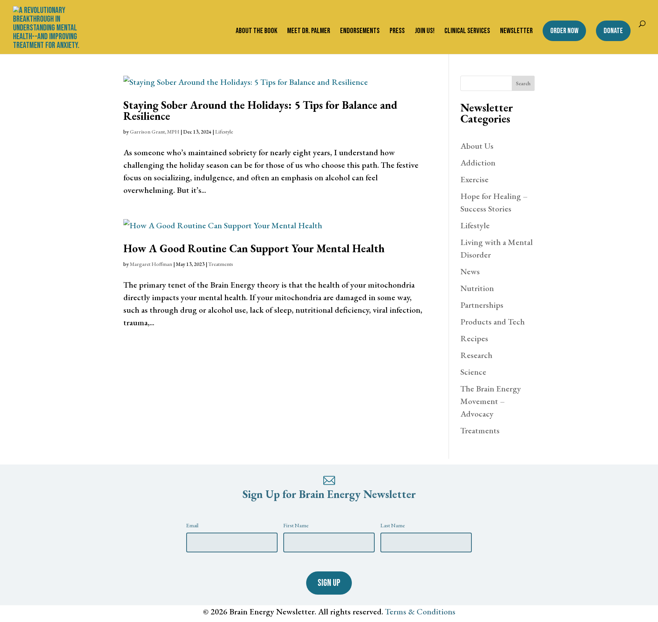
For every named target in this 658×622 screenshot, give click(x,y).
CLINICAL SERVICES (467, 31)
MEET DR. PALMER (308, 31)
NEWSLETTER (516, 31)
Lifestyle (224, 131)
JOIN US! (424, 31)
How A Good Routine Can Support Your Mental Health (254, 248)
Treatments (220, 264)
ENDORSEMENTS (360, 31)
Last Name (392, 525)
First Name (295, 525)
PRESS (397, 31)
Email (192, 525)
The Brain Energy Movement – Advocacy (490, 401)
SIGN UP (329, 583)
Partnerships (481, 304)
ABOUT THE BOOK (256, 31)
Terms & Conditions (420, 611)
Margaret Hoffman (151, 264)
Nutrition (477, 288)
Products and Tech (492, 321)
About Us (477, 145)
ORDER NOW (564, 30)
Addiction (477, 162)
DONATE (613, 30)
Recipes (474, 338)
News (470, 271)
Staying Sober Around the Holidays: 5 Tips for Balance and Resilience (260, 110)
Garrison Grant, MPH (154, 131)
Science (473, 371)
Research (476, 355)
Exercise (474, 179)
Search (523, 83)
